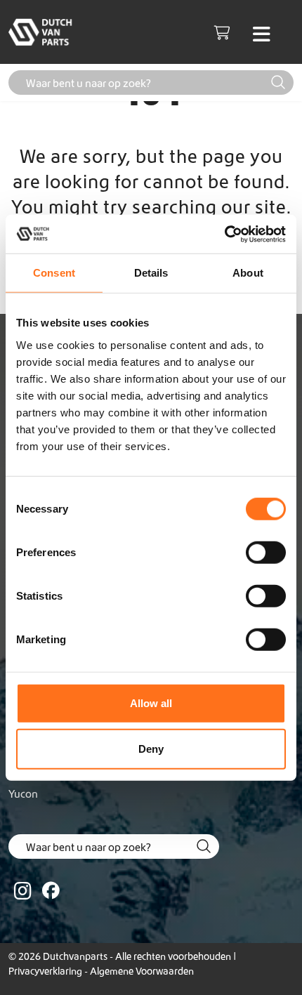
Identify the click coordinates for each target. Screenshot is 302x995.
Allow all (151, 703)
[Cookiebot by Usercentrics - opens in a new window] (224, 234)
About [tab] (247, 273)
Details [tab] (151, 273)
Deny (151, 749)
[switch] (266, 552)
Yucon (23, 793)
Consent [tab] (54, 273)
